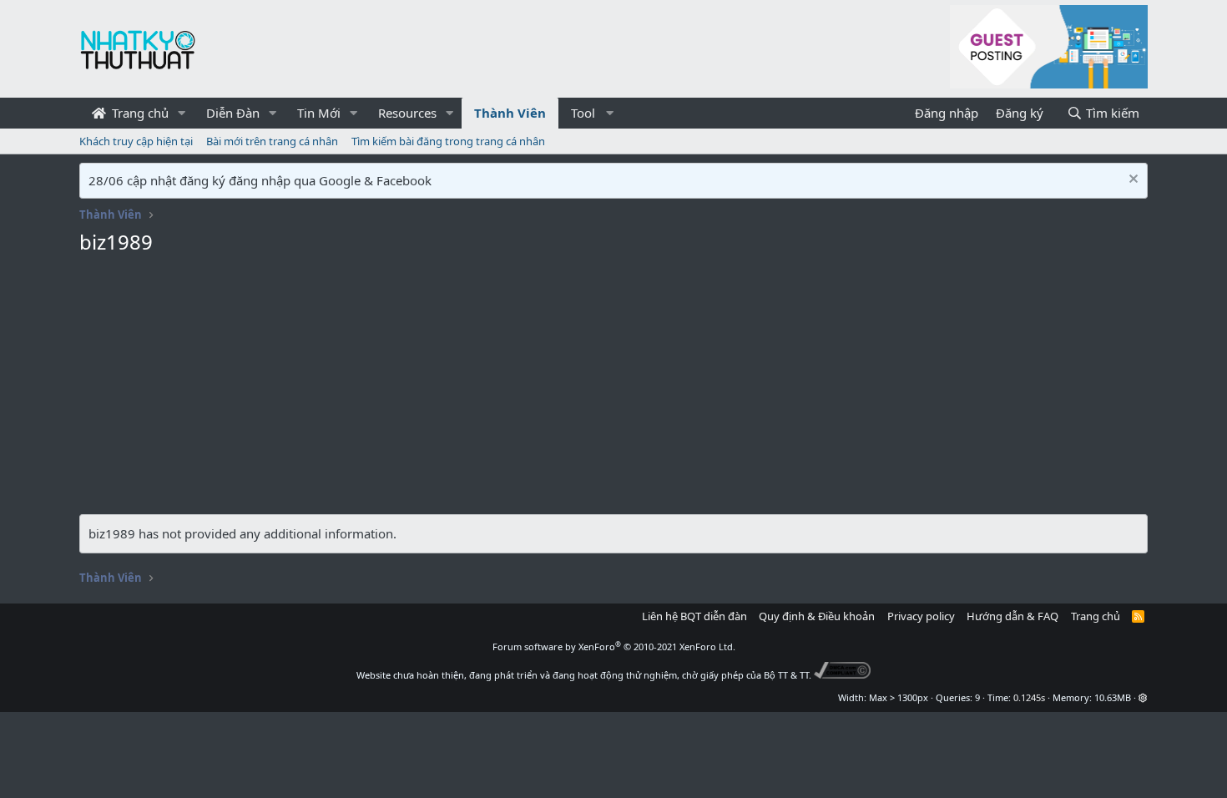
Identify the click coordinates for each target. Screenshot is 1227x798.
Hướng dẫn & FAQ (1012, 616)
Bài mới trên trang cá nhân (272, 141)
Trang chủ (139, 112)
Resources (407, 112)
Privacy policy (921, 616)
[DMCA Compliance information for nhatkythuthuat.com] (842, 675)
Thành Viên (510, 112)
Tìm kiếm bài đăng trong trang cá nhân (448, 141)
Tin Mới (319, 112)
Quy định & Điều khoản (817, 616)
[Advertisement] (613, 389)
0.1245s (1029, 697)
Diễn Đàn (233, 112)
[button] (182, 113)
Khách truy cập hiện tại (136, 141)
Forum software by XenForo (613, 646)
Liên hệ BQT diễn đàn (694, 616)
